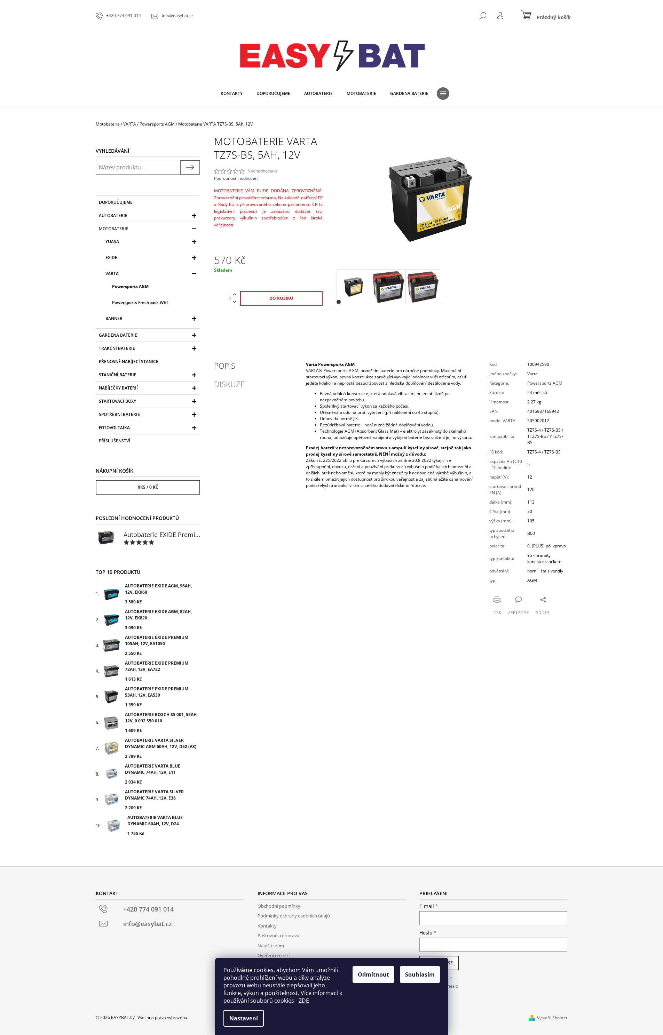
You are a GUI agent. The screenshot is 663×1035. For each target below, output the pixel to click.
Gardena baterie (118, 335)
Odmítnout (373, 974)
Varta (532, 374)
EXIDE (111, 257)
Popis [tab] (224, 365)
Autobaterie (113, 215)
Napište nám (271, 945)
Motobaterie (113, 229)
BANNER (114, 318)
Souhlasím (420, 974)
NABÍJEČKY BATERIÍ (118, 388)
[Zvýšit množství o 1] (234, 294)
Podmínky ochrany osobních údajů (294, 916)
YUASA (112, 241)
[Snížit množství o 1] (234, 302)
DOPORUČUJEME (116, 202)
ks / (148, 487)
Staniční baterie (117, 375)
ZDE (304, 1000)
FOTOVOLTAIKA (114, 428)
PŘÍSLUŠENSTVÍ (114, 441)
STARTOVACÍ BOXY (117, 401)
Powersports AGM (130, 286)
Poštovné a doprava (278, 935)
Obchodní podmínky (279, 906)
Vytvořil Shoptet (552, 1018)
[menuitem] (232, 93)
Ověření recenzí (274, 955)
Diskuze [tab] (229, 384)
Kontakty (267, 926)
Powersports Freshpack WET (140, 302)
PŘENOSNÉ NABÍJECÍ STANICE (128, 361)
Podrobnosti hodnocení (236, 178)
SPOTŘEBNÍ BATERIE (119, 414)
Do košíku (281, 298)
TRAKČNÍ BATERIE (117, 348)
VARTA (112, 273)
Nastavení (243, 1018)
